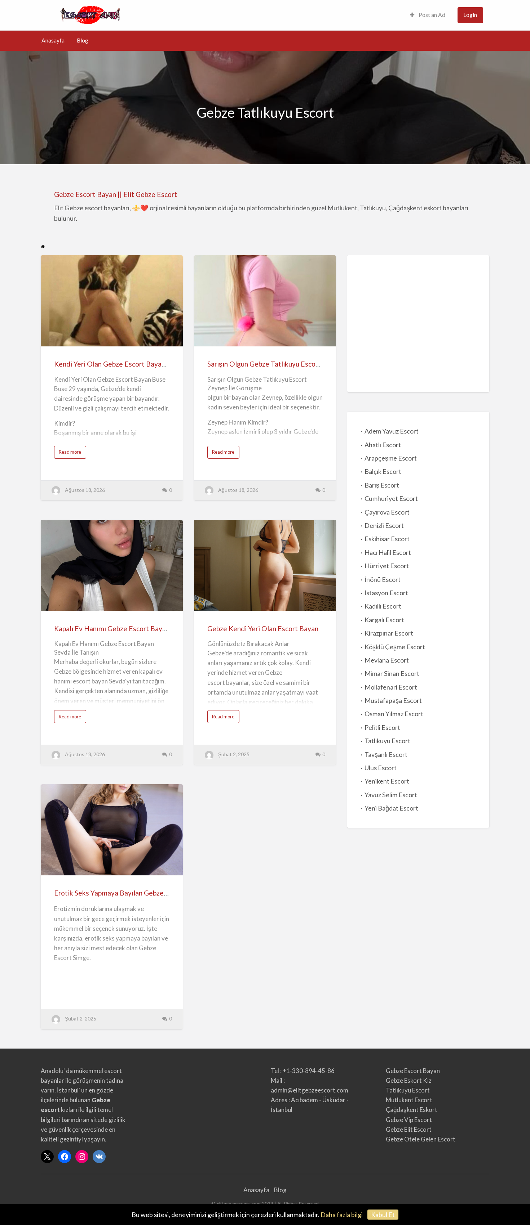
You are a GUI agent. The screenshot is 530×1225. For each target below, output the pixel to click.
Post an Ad (431, 15)
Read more (72, 454)
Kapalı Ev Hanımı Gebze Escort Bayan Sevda (122, 628)
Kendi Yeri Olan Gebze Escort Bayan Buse (118, 364)
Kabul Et (383, 1215)
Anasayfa (53, 40)
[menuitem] (427, 15)
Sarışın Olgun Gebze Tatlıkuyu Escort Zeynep (276, 364)
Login (470, 15)
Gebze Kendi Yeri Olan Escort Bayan (262, 628)
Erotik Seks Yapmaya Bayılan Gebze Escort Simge (130, 893)
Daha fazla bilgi (342, 1215)
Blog (82, 40)
